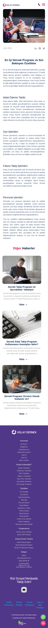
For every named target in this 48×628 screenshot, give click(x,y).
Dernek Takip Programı (24, 542)
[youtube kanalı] (24, 590)
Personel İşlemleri (24, 503)
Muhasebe (24, 500)
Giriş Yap (24, 457)
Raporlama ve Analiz (24, 508)
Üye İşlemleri (24, 494)
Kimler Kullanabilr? (24, 465)
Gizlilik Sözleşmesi (9, 603)
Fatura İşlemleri (24, 516)
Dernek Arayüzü (24, 513)
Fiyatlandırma (24, 529)
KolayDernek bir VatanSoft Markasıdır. (24, 618)
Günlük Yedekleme (24, 521)
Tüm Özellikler (24, 492)
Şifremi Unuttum (24, 460)
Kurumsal (24, 441)
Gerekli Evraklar (19, 603)
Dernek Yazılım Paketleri (24, 532)
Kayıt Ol (24, 455)
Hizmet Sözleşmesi (29, 603)
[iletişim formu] (39, 4)
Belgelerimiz (24, 447)
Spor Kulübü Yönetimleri (24, 481)
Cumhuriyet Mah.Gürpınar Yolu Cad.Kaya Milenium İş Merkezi (24, 565)
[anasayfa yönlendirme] (17, 4)
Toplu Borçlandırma (24, 497)
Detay (21, 304)
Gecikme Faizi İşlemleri (24, 519)
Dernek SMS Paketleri (24, 534)
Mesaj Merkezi (24, 505)
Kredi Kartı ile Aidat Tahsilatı (24, 524)
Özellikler (24, 488)
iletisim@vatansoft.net (24, 558)
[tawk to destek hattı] (43, 623)
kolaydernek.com (24, 449)
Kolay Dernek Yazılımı (24, 539)
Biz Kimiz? (24, 444)
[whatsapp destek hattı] (43, 617)
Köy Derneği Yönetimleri (24, 484)
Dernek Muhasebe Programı (24, 545)
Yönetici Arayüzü (24, 511)
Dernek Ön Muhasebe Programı (24, 548)
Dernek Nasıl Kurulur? (24, 452)
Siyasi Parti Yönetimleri (24, 479)
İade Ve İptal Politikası (40, 605)
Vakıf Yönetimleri (24, 473)
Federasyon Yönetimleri (24, 471)
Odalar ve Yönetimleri (24, 476)
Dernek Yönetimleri (24, 468)
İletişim (24, 552)
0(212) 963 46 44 (24, 561)
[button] (43, 4)
